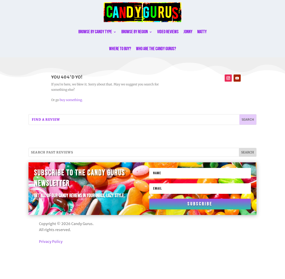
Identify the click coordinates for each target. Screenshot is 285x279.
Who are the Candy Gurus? (156, 49)
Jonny (187, 32)
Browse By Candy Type (95, 32)
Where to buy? (120, 49)
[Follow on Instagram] (228, 78)
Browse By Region (134, 32)
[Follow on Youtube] (237, 78)
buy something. (71, 100)
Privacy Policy (51, 241)
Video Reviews (168, 32)
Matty (202, 32)
